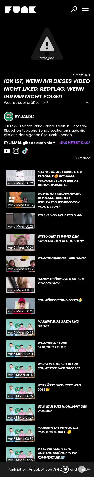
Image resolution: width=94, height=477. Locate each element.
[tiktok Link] (25, 151)
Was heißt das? (75, 143)
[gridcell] (47, 178)
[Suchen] (74, 9)
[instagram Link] (16, 151)
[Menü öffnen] (85, 9)
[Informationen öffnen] (87, 103)
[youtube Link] (7, 151)
